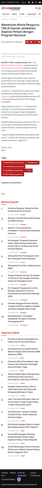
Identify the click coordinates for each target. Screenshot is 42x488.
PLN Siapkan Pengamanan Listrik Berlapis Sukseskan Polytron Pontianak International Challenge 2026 (23, 292)
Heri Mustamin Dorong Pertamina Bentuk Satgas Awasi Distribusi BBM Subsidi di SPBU (24, 352)
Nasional (5, 14)
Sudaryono (19, 65)
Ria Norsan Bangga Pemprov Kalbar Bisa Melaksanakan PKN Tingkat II (24, 425)
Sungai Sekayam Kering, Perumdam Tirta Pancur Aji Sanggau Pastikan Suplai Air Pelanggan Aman (24, 278)
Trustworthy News (8, 479)
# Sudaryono (32, 162)
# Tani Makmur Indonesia (13, 170)
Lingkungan (31, 14)
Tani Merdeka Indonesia (10, 68)
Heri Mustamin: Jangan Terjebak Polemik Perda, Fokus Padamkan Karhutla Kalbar (22, 414)
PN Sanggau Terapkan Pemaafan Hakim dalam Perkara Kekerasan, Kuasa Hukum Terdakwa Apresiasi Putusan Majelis (23, 244)
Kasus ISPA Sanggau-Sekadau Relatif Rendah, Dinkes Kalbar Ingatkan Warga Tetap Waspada (22, 437)
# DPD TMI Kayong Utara (13, 174)
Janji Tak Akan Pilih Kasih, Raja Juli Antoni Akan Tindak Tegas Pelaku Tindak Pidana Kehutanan (23, 402)
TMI (21, 68)
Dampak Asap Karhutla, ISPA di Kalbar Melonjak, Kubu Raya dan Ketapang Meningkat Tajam (22, 389)
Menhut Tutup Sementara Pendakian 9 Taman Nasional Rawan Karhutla (24, 231)
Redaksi (13, 473)
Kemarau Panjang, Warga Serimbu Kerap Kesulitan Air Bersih (23, 209)
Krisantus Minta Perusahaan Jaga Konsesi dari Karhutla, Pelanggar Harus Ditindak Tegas (23, 364)
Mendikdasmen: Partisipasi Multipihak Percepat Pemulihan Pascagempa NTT (22, 319)
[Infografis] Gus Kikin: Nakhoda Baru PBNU (24, 267)
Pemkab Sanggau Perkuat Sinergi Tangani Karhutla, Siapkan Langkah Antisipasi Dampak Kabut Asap (24, 306)
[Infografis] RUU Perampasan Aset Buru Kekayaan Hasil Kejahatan (23, 257)
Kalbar (14, 14)
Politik (22, 14)
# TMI (28, 170)
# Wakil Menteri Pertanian (13, 162)
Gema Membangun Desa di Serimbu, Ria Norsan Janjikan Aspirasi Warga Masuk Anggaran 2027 (24, 449)
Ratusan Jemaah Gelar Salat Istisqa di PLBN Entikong (24, 219)
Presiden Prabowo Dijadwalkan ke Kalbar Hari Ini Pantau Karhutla (23, 340)
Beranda (4, 19)
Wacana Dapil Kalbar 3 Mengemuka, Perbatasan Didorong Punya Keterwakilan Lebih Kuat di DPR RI (24, 377)
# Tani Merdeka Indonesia (13, 166)
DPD (22, 106)
